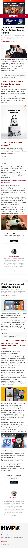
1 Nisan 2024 (15, 41)
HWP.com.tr (3, 537)
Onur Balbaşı (6, 295)
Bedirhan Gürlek (6, 41)
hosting (7, 537)
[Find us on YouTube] (5, 544)
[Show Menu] (2, 16)
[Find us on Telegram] (8, 544)
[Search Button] (26, 16)
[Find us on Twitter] (1, 544)
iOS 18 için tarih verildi (17, 460)
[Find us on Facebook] (3, 544)
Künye (2, 534)
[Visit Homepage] (14, 16)
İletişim (7, 534)
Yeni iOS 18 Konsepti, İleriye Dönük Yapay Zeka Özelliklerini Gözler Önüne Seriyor (12, 335)
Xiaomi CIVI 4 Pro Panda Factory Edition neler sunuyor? (14, 75)
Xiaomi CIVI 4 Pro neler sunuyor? (9, 77)
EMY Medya (11, 532)
